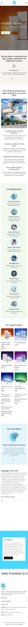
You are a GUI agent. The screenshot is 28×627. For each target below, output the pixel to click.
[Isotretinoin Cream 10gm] (7, 378)
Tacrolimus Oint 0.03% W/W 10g (5, 400)
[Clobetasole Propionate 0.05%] (21, 378)
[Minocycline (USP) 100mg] (21, 357)
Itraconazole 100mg (20, 342)
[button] (9, 48)
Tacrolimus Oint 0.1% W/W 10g (21, 400)
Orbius (20, 624)
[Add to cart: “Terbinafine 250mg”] (7, 362)
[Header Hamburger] (2, 3)
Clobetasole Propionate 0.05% (20, 387)
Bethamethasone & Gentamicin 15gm (6, 412)
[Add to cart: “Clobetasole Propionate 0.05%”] (21, 383)
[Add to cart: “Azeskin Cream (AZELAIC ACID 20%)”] (7, 339)
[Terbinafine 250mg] (7, 357)
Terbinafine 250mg (6, 365)
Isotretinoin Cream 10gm (6, 387)
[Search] (26, 2)
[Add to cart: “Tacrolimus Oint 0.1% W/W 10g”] (21, 396)
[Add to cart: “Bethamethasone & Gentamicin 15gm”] (7, 408)
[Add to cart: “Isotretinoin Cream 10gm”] (7, 383)
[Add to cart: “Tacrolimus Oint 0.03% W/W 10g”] (7, 396)
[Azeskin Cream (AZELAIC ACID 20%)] (7, 334)
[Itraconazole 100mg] (21, 334)
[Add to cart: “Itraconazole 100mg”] (21, 339)
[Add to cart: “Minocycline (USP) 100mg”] (21, 362)
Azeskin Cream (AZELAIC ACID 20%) (5, 344)
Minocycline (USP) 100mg (20, 366)
